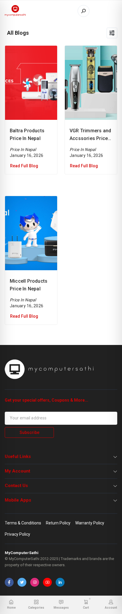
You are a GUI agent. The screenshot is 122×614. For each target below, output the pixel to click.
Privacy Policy (17, 534)
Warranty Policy (89, 523)
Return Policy (58, 523)
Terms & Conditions (23, 523)
